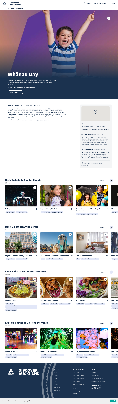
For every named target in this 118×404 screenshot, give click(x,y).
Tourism (75, 389)
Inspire (56, 384)
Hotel (12, 259)
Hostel (84, 259)
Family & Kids (10, 212)
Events (56, 375)
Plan (55, 381)
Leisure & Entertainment (21, 355)
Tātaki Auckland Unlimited (77, 393)
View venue (84, 129)
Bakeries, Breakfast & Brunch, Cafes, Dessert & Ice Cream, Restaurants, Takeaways (20, 307)
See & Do (9, 355)
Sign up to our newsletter (99, 381)
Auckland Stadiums (78, 378)
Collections (57, 387)
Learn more (55, 401)
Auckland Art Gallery (79, 375)
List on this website (97, 378)
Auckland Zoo (77, 381)
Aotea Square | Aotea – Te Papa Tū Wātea (22, 87)
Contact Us (57, 390)
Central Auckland (22, 212)
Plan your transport (103, 129)
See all (102, 180)
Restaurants (54, 303)
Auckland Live (77, 372)
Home (55, 372)
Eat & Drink (9, 303)
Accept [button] (113, 400)
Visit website (14, 92)
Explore (56, 378)
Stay (7, 259)
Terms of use (95, 375)
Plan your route (93, 129)
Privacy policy (95, 372)
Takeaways (89, 303)
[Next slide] (111, 180)
